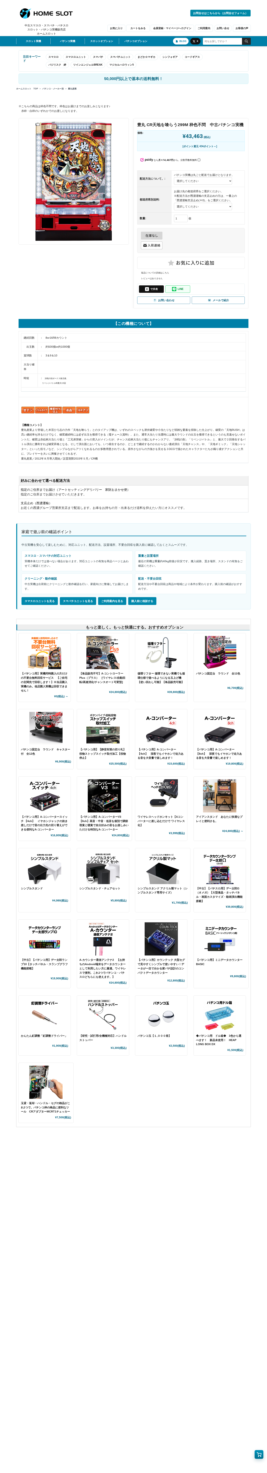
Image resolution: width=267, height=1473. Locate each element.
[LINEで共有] (177, 289)
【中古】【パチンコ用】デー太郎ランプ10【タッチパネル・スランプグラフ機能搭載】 (44, 964)
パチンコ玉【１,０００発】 (154, 1035)
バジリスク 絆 (57, 64)
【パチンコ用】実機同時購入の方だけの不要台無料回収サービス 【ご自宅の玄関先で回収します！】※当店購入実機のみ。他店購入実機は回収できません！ (44, 682)
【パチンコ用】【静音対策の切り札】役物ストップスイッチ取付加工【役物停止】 (102, 753)
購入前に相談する (142, 601)
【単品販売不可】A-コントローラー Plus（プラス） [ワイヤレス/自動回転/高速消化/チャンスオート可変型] (102, 677)
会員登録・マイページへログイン (172, 28)
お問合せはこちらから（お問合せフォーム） (220, 13)
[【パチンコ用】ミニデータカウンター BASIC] (221, 939)
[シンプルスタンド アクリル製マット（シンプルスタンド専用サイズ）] (163, 867)
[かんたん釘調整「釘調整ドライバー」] (44, 1014)
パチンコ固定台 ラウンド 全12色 (218, 673)
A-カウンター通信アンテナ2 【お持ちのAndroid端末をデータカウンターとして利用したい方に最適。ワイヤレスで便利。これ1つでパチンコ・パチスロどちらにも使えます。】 (102, 968)
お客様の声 (242, 28)
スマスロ (53, 56)
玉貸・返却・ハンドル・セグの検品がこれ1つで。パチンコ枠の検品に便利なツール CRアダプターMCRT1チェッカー (45, 1107)
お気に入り (116, 28)
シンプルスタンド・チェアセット (101, 888)
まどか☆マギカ (146, 56)
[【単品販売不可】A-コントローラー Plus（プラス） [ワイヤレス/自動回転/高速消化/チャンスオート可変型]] (103, 652)
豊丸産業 (72, 88)
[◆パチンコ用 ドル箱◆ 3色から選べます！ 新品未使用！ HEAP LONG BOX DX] (219, 1014)
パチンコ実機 (67, 41)
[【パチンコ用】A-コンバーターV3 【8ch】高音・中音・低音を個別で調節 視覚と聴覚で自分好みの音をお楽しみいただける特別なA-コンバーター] (104, 795)
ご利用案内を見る (112, 601)
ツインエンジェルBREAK (87, 64)
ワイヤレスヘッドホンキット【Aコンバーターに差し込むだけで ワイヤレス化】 (161, 821)
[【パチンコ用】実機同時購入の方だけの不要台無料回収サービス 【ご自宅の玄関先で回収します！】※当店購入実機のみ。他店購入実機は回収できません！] (44, 652)
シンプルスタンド (33, 888)
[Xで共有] (151, 289)
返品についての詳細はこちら (155, 273)
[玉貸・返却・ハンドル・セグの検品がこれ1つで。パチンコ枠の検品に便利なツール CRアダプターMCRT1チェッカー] (46, 1082)
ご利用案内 (204, 28)
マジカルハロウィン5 (121, 64)
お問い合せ (223, 28)
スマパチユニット (120, 56)
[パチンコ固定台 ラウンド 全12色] (219, 652)
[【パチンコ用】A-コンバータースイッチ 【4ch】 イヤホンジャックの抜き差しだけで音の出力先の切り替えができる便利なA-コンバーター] (44, 795)
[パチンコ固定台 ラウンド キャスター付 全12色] (46, 728)
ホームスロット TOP (27, 88)
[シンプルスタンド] (44, 867)
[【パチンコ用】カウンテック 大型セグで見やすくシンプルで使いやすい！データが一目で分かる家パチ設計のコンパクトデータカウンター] (161, 939)
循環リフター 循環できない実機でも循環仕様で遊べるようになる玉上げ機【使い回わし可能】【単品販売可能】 (161, 677)
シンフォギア (170, 56)
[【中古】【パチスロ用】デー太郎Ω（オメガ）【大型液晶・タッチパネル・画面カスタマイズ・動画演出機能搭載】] (219, 867)
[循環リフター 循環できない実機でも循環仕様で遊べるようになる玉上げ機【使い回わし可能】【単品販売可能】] (161, 652)
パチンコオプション (136, 41)
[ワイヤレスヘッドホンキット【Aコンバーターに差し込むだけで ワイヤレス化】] (161, 795)
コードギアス (192, 56)
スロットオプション (101, 41)
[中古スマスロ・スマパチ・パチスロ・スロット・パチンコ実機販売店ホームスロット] (48, 13)
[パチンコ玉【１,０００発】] (161, 1014)
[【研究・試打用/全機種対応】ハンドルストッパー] (103, 1014)
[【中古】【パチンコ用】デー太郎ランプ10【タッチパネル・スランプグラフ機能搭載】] (44, 939)
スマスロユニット (76, 56)
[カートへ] (258, 1454)
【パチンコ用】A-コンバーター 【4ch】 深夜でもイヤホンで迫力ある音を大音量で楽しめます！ (161, 753)
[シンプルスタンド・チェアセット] (103, 867)
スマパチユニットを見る (78, 601)
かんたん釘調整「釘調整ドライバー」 (44, 1035)
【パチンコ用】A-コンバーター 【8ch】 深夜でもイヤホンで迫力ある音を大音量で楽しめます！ (219, 753)
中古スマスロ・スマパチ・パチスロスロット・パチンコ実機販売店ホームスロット (46, 29)
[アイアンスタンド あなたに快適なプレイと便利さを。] (219, 795)
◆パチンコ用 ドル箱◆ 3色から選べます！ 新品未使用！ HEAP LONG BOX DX (218, 1040)
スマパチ (98, 56)
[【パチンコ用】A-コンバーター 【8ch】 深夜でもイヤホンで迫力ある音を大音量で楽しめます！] (219, 728)
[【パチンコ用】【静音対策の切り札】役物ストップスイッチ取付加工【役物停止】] (103, 728)
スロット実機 (33, 41)
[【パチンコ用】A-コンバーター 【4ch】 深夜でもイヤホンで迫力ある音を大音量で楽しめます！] (161, 728)
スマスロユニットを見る (40, 601)
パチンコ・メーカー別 (53, 88)
